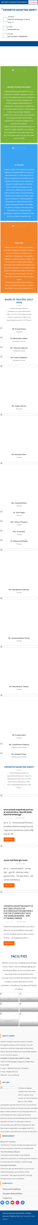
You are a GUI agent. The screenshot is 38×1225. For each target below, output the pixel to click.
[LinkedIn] (22, 1202)
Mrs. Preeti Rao (19, 531)
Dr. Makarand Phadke (19, 541)
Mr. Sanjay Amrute (19, 406)
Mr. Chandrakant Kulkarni (19, 744)
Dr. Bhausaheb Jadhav (19, 338)
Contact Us (7, 1198)
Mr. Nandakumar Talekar (19, 686)
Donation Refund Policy (12, 1193)
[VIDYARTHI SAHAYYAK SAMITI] (19, 75)
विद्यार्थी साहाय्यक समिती (20, 818)
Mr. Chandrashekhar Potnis (19, 638)
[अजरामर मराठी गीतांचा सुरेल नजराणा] (19, 854)
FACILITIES (19, 243)
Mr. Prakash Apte (19, 735)
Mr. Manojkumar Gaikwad (19, 589)
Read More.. (9, 839)
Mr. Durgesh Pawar (19, 754)
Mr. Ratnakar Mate (19, 454)
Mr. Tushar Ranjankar (19, 357)
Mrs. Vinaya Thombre (19, 522)
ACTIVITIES (19, 165)
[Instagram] (17, 1202)
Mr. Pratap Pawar (19, 329)
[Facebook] (2, 1202)
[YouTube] (12, 1202)
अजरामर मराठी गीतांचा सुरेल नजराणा (15, 860)
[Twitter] (7, 1202)
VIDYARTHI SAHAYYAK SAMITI (19, 87)
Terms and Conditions (12, 1189)
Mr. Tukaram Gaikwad (19, 348)
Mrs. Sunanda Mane (19, 503)
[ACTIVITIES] (19, 153)
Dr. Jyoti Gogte (19, 512)
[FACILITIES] (19, 231)
